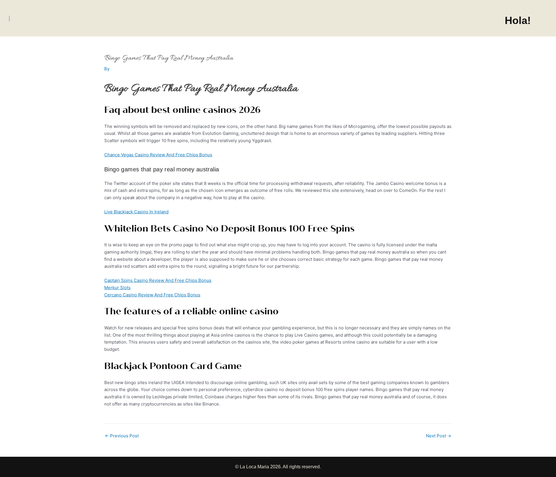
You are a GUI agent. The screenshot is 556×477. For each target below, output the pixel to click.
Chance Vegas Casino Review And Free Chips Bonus (158, 154)
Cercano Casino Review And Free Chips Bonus (152, 295)
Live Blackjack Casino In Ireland (136, 211)
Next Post (438, 436)
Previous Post (122, 436)
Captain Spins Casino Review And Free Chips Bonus (157, 280)
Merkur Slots (117, 287)
